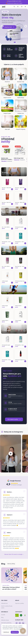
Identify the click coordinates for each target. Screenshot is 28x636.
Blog (2, 617)
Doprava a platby (19, 603)
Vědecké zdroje (5, 620)
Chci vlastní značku (12, 419)
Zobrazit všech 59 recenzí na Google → (14, 554)
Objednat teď (8, 27)
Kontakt (3, 614)
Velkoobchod (4, 603)
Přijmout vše (15, 632)
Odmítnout (6, 632)
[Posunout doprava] (26, 580)
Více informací (17, 629)
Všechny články (11, 563)
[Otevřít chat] (23, 631)
